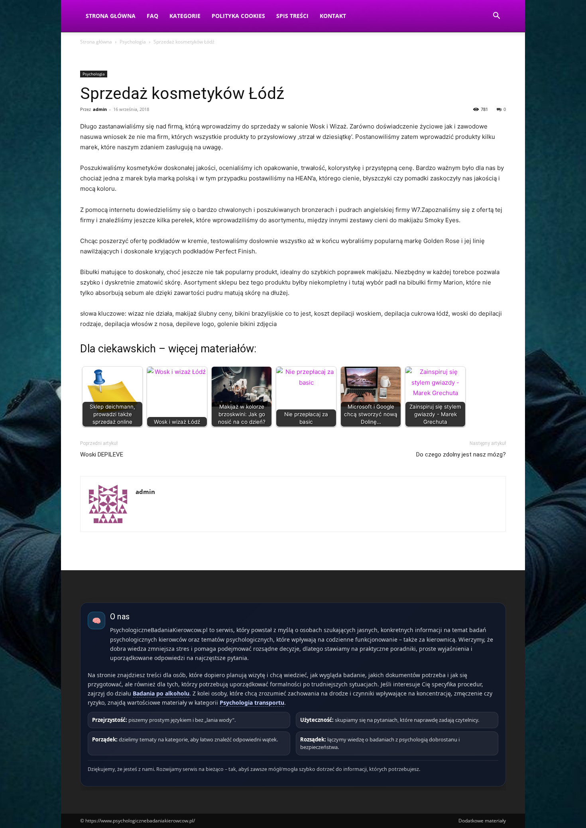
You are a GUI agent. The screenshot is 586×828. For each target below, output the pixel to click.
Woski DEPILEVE (101, 454)
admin (100, 109)
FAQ (152, 16)
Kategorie (185, 16)
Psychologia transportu (252, 702)
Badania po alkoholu (161, 693)
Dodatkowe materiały (482, 820)
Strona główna (96, 41)
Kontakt (333, 16)
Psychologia (133, 41)
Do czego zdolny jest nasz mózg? (461, 454)
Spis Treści (292, 16)
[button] (496, 16)
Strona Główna (111, 16)
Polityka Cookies (238, 16)
